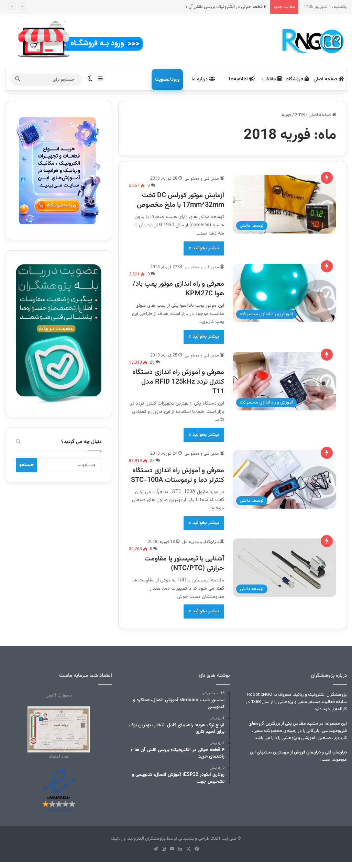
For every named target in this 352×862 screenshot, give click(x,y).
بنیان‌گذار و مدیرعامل (200, 542)
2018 (300, 115)
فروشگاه (295, 79)
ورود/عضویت (167, 79)
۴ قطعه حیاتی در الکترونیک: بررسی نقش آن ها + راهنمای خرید (210, 6)
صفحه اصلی (326, 79)
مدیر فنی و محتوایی (202, 178)
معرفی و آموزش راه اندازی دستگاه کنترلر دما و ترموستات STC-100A (177, 475)
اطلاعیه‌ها (239, 79)
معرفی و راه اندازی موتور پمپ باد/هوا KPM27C (178, 289)
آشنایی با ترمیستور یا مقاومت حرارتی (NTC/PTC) (184, 563)
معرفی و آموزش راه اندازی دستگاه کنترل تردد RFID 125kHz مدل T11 (178, 382)
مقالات (269, 79)
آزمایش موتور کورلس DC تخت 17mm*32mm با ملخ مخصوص (180, 200)
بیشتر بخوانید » (204, 248)
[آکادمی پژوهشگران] (312, 41)
